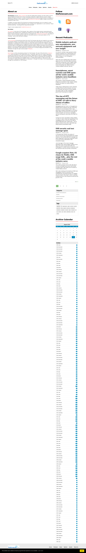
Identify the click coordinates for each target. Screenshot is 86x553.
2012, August (58, 390)
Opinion (45, 7)
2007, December (59, 504)
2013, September (59, 363)
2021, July (58, 279)
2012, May (58, 396)
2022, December (59, 259)
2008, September (59, 486)
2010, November (59, 433)
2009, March (58, 474)
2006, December (59, 529)
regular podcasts (22, 15)
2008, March (58, 498)
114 (76, 445)
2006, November (59, 531)
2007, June (58, 517)
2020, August (58, 298)
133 (76, 396)
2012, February (59, 402)
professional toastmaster (41, 33)
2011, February (59, 427)
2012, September (59, 388)
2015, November (59, 322)
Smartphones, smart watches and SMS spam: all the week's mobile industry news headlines (66, 73)
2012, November (59, 384)
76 (76, 363)
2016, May (58, 312)
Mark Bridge (10, 53)
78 (76, 353)
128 (76, 443)
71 (76, 361)
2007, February (59, 525)
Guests (49, 7)
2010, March (58, 449)
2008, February (59, 500)
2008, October (59, 484)
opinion (58, 206)
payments (58, 208)
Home (30, 7)
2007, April (58, 521)
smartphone (72, 208)
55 (76, 349)
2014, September (59, 339)
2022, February (59, 269)
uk (61, 206)
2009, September (59, 461)
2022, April (58, 265)
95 (76, 392)
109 (76, 408)
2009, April (58, 472)
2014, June (58, 345)
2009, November (59, 457)
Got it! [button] (82, 550)
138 (76, 427)
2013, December (59, 357)
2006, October (59, 533)
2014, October (59, 337)
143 (76, 453)
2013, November (59, 359)
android (75, 206)
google (64, 208)
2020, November (59, 292)
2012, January (59, 404)
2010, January (59, 453)
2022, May (58, 263)
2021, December (59, 273)
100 (76, 398)
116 (76, 429)
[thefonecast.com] (42, 2)
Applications (58, 200)
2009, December (59, 455)
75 (76, 390)
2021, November (59, 275)
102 (76, 386)
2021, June (58, 281)
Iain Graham (10, 31)
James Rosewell (11, 40)
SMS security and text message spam (65, 129)
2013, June (58, 369)
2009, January (59, 478)
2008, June (58, 492)
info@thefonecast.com (26, 27)
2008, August (58, 488)
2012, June (58, 394)
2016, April (58, 314)
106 (76, 406)
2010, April (58, 447)
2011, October (58, 410)
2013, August (58, 365)
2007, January (59, 527)
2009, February (59, 476)
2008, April (58, 496)
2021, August (58, 277)
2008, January (59, 502)
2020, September (59, 296)
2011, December (59, 406)
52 (76, 347)
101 (76, 425)
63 (76, 351)
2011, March (58, 425)
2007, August (58, 513)
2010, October (59, 435)
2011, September (59, 412)
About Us (55, 7)
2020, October (59, 294)
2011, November (59, 408)
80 (76, 394)
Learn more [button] (40, 550)
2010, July (58, 441)
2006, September (59, 535)
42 (76, 339)
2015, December (59, 320)
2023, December (59, 249)
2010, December (59, 431)
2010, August (58, 439)
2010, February (59, 451)
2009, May (58, 470)
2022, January (59, 271)
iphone (59, 211)
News (40, 7)
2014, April (58, 349)
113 (76, 402)
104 (76, 449)
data (72, 211)
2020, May (58, 304)
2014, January (59, 355)
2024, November (59, 247)
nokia (62, 208)
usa (62, 211)
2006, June (58, 541)
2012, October (59, 386)
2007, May (58, 519)
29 (76, 478)
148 (76, 468)
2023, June (58, 257)
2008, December (59, 480)
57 (76, 365)
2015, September (59, 324)
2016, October (59, 310)
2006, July (58, 539)
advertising (68, 211)
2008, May (58, 494)
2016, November (59, 308)
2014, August (58, 341)
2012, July (58, 392)
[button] (10, 3)
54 (76, 337)
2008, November (59, 482)
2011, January (59, 429)
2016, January (59, 318)
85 (76, 355)
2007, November (59, 506)
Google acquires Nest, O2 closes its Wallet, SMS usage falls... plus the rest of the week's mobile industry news (66, 157)
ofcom (58, 213)
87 (76, 384)
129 (76, 404)
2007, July (58, 515)
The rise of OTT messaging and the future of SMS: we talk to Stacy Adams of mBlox (66, 99)
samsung (68, 208)
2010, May (58, 445)
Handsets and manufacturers (61, 192)
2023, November (59, 251)
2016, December (59, 306)
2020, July (58, 300)
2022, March (58, 267)
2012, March (58, 400)
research (71, 206)
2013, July (58, 367)
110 (76, 400)
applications (65, 206)
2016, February (59, 316)
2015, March (58, 326)
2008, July (58, 490)
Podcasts (35, 7)
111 (76, 439)
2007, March (58, 523)
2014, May (58, 347)
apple (69, 206)
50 (76, 345)
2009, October (59, 459)
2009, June (58, 468)
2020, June (58, 302)
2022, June (58, 261)
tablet (65, 211)
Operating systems (59, 198)
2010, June (58, 443)
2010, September (59, 437)
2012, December (59, 382)
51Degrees (30, 48)
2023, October (59, 253)
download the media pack (34, 19)
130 (76, 410)
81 (76, 382)
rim (74, 211)
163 (76, 474)
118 (76, 431)
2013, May (58, 371)
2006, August (58, 537)
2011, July (58, 416)
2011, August (58, 414)
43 (76, 343)
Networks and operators (60, 196)
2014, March (58, 351)
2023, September (59, 255)
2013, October (59, 361)
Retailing (57, 194)
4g (57, 211)
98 (76, 388)
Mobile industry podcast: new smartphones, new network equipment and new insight (66, 45)
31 (76, 341)
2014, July (58, 343)
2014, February (59, 353)
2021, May (58, 283)
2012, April (58, 398)
